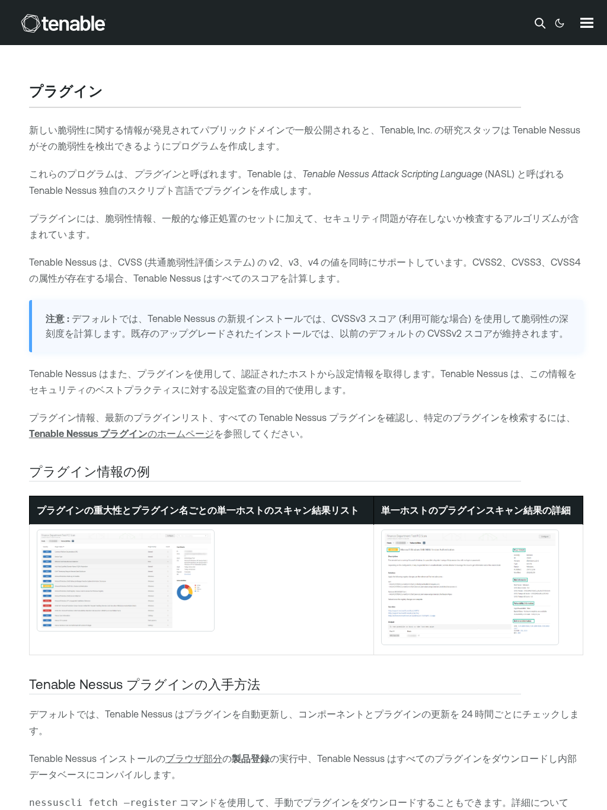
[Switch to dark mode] (559, 23)
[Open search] (540, 23)
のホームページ (121, 433)
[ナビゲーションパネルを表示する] (587, 22)
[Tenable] (63, 23)
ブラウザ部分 (193, 758)
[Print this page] (113, 92)
